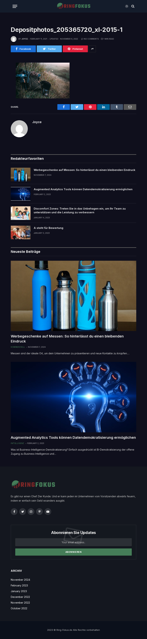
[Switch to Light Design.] (126, 6)
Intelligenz (17, 443)
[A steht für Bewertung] (20, 232)
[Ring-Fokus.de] (73, 6)
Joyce (25, 39)
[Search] (132, 6)
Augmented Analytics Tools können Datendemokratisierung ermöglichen (83, 189)
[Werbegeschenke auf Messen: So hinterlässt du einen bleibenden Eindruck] (20, 174)
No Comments (91, 39)
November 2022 (20, 602)
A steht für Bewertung (48, 228)
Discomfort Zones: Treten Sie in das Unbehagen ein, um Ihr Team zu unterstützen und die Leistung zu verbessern (80, 210)
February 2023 (19, 585)
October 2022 (19, 608)
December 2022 (20, 596)
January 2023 (19, 591)
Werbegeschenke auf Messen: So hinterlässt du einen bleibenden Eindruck (84, 170)
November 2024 (20, 579)
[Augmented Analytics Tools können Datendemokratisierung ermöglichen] (20, 194)
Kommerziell (18, 347)
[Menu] (15, 6)
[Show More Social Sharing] (92, 48)
